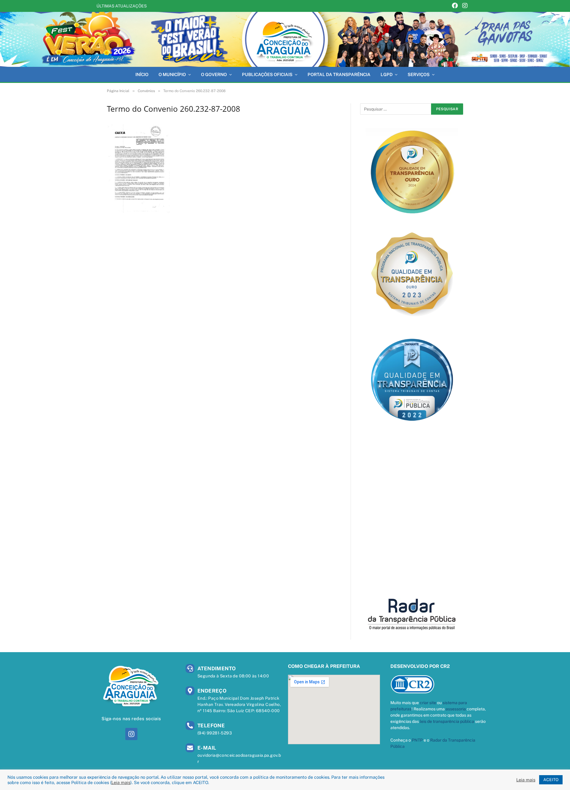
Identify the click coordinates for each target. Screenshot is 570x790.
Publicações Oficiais (267, 74)
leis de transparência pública (447, 721)
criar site (428, 702)
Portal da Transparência (339, 74)
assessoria (456, 709)
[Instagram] (465, 6)
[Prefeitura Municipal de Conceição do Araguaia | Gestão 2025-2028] (285, 39)
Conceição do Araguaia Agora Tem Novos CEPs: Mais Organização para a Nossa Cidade (224, 6)
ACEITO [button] (550, 779)
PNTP (417, 740)
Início (141, 74)
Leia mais (120, 782)
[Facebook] (455, 6)
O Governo (214, 74)
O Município (172, 74)
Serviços (419, 74)
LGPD (386, 74)
